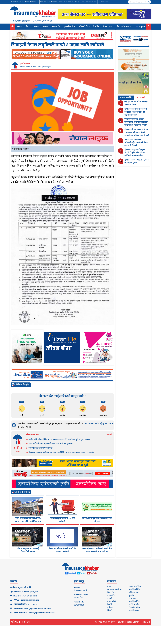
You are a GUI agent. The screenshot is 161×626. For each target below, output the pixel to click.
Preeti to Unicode (31, 1)
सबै (110, 434)
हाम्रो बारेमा (15, 622)
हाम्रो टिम (26, 622)
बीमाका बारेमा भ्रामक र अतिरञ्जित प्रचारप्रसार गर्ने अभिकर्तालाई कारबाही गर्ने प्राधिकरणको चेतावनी (136, 132)
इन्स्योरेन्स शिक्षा (69, 26)
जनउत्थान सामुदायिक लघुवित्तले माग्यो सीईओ (97, 519)
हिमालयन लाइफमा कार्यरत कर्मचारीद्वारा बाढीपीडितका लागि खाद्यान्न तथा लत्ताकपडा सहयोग (61, 452)
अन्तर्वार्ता (46, 26)
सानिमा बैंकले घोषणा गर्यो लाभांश (40, 448)
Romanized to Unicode (48, 1)
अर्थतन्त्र (36, 26)
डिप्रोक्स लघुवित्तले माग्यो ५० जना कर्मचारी (62, 519)
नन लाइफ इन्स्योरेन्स (114, 589)
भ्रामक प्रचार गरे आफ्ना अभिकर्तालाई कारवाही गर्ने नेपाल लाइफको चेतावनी (136, 142)
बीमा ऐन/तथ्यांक (123, 26)
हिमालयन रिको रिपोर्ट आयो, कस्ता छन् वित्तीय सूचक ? (136, 161)
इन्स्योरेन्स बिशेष (134, 589)
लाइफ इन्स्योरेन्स (135, 586)
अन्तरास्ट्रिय (111, 595)
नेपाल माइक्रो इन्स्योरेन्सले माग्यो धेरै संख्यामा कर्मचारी (62, 550)
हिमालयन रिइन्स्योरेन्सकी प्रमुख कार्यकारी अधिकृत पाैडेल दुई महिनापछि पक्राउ (135, 112)
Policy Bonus (79, 1)
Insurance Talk (91, 1)
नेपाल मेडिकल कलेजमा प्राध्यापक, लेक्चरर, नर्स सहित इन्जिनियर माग (28, 519)
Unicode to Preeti (17, 1)
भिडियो (109, 610)
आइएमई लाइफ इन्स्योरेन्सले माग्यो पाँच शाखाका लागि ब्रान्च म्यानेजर (97, 550)
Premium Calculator (66, 1)
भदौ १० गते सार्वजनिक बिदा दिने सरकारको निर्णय (136, 103)
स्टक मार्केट (56, 26)
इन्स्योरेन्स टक (134, 610)
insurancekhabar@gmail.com (98, 423)
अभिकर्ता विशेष (84, 26)
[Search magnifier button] (149, 2)
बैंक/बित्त (96, 26)
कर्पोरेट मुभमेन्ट (134, 604)
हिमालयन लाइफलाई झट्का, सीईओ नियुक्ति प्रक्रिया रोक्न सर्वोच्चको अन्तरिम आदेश (134, 152)
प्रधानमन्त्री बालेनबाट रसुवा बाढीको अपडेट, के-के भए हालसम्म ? (51, 444)
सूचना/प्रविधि (111, 601)
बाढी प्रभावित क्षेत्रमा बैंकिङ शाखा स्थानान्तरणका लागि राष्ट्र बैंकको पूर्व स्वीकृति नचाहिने (59, 439)
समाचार (19, 26)
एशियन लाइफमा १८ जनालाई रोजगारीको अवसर (28, 550)
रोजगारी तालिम (134, 607)
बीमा (27, 26)
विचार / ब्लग (107, 26)
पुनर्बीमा (131, 595)
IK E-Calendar (103, 1)
